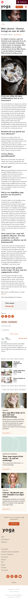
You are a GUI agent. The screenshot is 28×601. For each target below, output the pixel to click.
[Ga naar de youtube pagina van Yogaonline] (20, 576)
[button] (22, 2)
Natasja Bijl (18, 34)
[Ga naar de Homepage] (6, 7)
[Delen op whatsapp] (12, 316)
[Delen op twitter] (6, 316)
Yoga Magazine (12, 322)
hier (5, 294)
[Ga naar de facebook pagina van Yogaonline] (7, 576)
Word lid (19, 6)
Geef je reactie (14, 334)
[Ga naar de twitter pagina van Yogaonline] (16, 576)
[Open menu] (25, 7)
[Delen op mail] (9, 316)
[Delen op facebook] (2, 316)
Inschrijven (14, 523)
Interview (4, 322)
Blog (3, 24)
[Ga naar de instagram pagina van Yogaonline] (12, 576)
